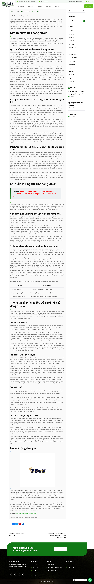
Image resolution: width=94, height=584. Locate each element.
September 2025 (73, 57)
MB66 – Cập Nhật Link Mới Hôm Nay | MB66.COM (75, 114)
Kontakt (57, 6)
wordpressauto (27, 11)
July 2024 (71, 71)
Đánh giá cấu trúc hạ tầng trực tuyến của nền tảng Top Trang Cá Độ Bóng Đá (76, 103)
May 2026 (71, 37)
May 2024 (71, 78)
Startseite (21, 6)
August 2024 (72, 68)
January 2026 (72, 51)
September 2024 (73, 64)
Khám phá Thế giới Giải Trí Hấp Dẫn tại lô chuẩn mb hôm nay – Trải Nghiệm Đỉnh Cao (57, 535)
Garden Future (37, 11)
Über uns (48, 6)
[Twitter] (16, 524)
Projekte (40, 6)
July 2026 (71, 30)
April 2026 (71, 41)
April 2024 (71, 81)
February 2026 (72, 47)
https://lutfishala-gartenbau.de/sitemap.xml (25, 513)
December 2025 (72, 54)
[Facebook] (13, 524)
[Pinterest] (19, 524)
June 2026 (71, 34)
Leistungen (31, 6)
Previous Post (13, 531)
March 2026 (72, 44)
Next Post (62, 531)
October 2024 (72, 61)
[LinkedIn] (23, 524)
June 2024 (71, 74)
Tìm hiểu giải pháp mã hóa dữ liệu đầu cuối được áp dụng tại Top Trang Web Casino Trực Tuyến (76, 93)
